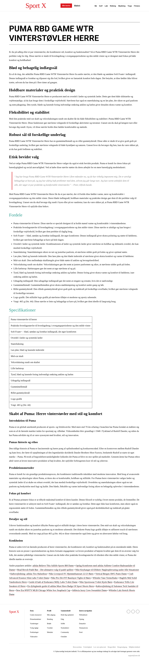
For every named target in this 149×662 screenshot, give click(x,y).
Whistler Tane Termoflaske (105, 578)
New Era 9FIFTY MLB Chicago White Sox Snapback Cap (43, 590)
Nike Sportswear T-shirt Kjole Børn (95, 582)
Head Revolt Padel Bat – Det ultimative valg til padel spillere (45, 569)
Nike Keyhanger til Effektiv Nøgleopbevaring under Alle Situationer (107, 569)
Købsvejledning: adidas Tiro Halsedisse (28, 573)
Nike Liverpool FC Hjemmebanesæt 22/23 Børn (71, 573)
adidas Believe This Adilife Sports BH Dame (53, 565)
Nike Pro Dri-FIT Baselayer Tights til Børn (71, 578)
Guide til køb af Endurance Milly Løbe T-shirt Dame (53, 582)
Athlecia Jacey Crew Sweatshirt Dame (89, 590)
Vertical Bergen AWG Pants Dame (111, 573)
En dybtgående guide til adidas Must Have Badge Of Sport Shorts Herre (60, 586)
